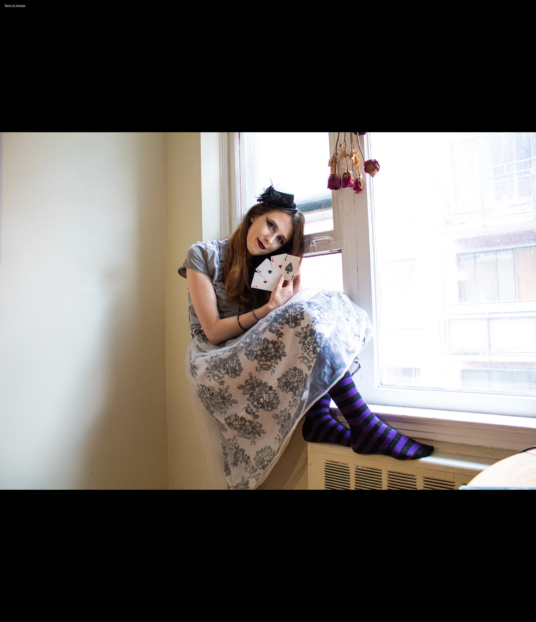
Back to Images (15, 5)
